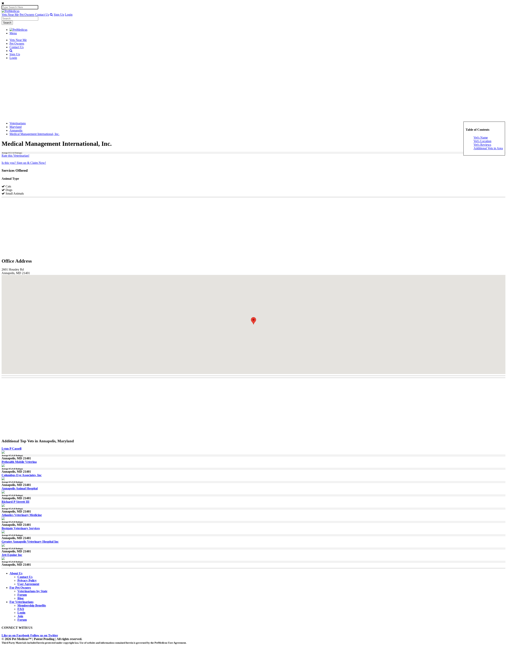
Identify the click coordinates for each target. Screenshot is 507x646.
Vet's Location (482, 141)
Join (20, 616)
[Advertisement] (253, 90)
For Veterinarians (21, 602)
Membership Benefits (31, 605)
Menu (13, 33)
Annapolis (16, 130)
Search (7, 22)
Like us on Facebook (16, 635)
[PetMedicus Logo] (18, 29)
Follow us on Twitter (44, 635)
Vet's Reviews (482, 144)
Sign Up (59, 14)
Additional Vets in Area (488, 148)
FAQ (20, 609)
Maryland (16, 127)
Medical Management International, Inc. (34, 134)
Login (68, 14)
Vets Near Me (10, 14)
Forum (22, 594)
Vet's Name (481, 137)
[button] (51, 14)
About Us (16, 573)
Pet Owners (27, 14)
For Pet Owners (20, 587)
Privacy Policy (27, 580)
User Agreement (28, 584)
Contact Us (42, 14)
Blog (20, 598)
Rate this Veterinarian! (15, 155)
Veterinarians (18, 123)
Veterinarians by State (32, 591)
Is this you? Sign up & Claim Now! (24, 162)
